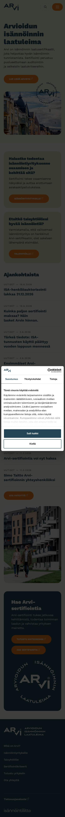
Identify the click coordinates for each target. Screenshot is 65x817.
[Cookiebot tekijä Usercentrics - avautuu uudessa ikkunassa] (47, 370)
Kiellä (33, 443)
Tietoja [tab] (53, 379)
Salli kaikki (32, 433)
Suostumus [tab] (11, 379)
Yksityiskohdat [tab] (32, 379)
